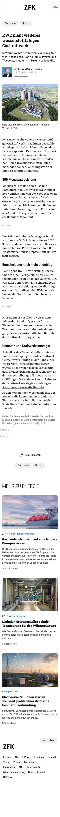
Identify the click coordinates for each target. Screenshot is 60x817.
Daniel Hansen (34, 69)
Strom (25, 23)
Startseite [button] (30, 7)
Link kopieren (33, 454)
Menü (3, 7)
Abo (55, 6)
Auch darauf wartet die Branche (23, 387)
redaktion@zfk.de (36, 423)
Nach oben (48, 740)
